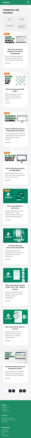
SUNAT (3, 433)
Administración (5, 431)
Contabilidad (5, 430)
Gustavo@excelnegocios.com (9, 420)
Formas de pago (6, 411)
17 (20, 390)
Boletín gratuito (5, 407)
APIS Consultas (5, 435)
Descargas (4, 409)
